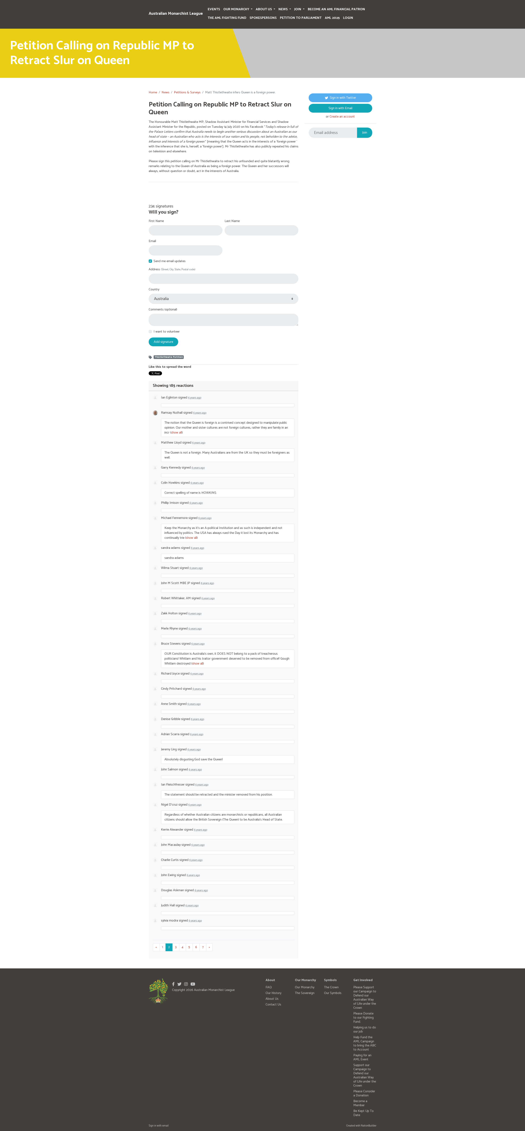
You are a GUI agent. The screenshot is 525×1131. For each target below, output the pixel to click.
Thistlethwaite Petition (169, 357)
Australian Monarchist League (176, 13)
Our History (273, 993)
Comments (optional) (163, 309)
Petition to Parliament (301, 18)
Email (152, 241)
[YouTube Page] (193, 984)
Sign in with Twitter (343, 98)
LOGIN (348, 18)
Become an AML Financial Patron (336, 9)
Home (153, 92)
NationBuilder (368, 1126)
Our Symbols (332, 993)
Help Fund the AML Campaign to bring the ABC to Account (364, 1043)
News (283, 9)
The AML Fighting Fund (227, 18)
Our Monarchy (236, 9)
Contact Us (273, 1004)
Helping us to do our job (364, 1029)
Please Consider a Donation (364, 1093)
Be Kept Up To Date (363, 1113)
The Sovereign (304, 993)
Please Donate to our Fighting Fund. (363, 1018)
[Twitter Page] (179, 984)
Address (172, 269)
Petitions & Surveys (187, 92)
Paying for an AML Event (362, 1057)
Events (214, 9)
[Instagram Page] (186, 984)
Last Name (232, 221)
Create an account (342, 116)
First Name (156, 221)
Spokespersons (263, 18)
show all (176, 432)
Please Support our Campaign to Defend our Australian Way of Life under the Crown (364, 998)
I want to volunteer (167, 331)
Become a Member (360, 1103)
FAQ (269, 987)
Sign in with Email (340, 108)
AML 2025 (332, 18)
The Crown (331, 987)
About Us (264, 9)
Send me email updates (170, 261)
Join (298, 9)
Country (154, 289)
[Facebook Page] (173, 984)
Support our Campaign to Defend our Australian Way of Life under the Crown (364, 1075)
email (165, 1126)
